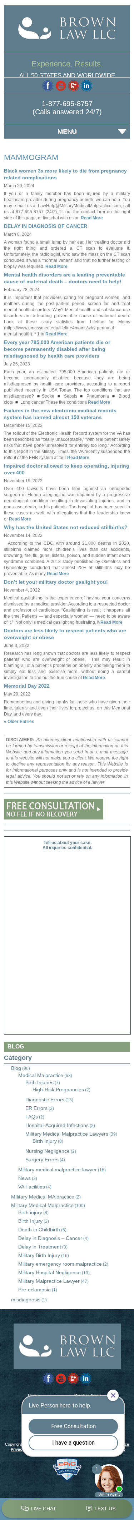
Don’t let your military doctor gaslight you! (56, 582)
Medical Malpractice (40, 1075)
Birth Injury (45, 1141)
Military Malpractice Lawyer (49, 1281)
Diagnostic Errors (44, 1099)
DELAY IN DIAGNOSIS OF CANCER (45, 226)
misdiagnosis (25, 1299)
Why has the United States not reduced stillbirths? (66, 527)
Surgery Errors (42, 1159)
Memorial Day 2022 (27, 686)
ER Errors (36, 1108)
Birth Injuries (39, 1082)
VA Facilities (31, 1187)
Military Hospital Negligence (49, 1272)
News (24, 1178)
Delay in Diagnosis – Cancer (50, 1238)
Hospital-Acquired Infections (57, 1125)
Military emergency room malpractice (60, 1264)
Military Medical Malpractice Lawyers (66, 1134)
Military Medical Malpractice (42, 1205)
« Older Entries (19, 721)
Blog (16, 1068)
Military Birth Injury (39, 1255)
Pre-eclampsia (34, 1289)
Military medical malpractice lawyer (57, 1169)
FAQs (31, 1117)
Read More (91, 217)
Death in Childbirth (39, 1229)
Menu (67, 131)
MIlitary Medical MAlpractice (42, 1197)
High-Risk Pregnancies (58, 1089)
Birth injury (30, 1212)
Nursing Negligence (47, 1151)
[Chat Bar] (67, 1509)
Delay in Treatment (39, 1247)
